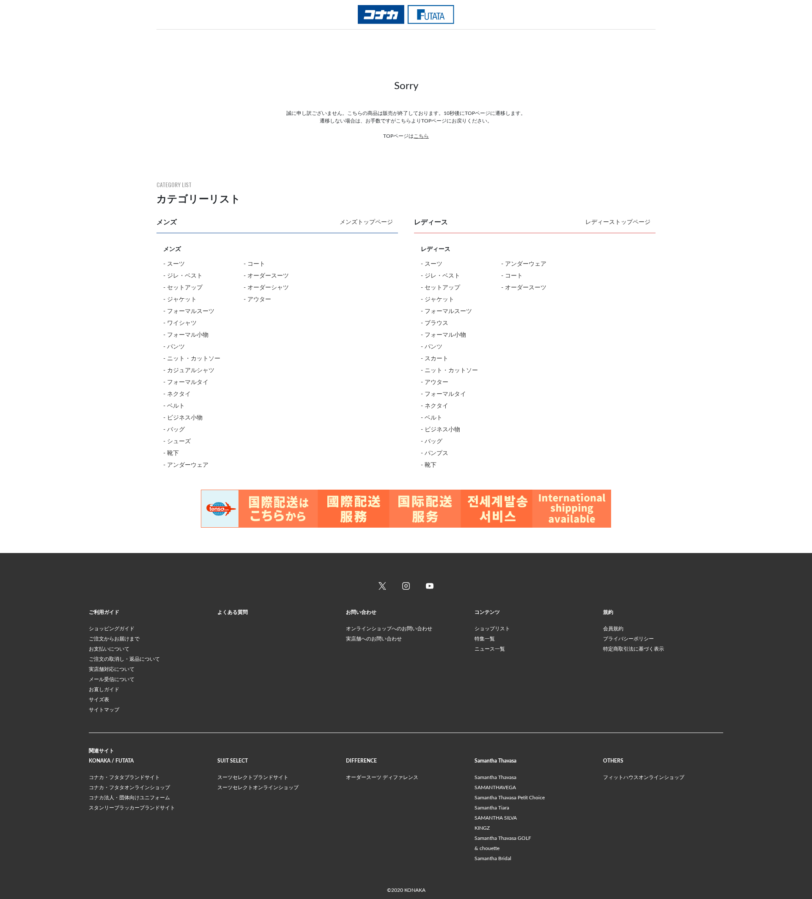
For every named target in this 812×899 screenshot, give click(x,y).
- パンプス (434, 453)
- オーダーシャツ (266, 288)
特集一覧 (485, 638)
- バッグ (174, 430)
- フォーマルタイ (185, 382)
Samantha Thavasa (495, 777)
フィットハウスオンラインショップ (643, 777)
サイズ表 (99, 699)
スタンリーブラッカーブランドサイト (132, 807)
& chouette (487, 848)
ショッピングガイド (111, 628)
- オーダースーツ (266, 276)
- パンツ (174, 347)
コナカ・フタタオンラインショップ (129, 787)
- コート (254, 264)
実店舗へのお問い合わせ (374, 638)
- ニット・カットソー (191, 359)
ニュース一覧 (490, 648)
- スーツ (174, 264)
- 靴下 (171, 453)
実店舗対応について (111, 669)
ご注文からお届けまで (114, 638)
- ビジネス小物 (183, 418)
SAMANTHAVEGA (495, 787)
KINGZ (482, 828)
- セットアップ (183, 288)
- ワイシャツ (180, 323)
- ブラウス (434, 323)
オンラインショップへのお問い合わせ (389, 628)
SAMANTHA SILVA (496, 817)
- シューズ (177, 441)
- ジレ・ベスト (183, 276)
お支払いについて (109, 648)
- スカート (434, 359)
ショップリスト (492, 628)
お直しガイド (104, 689)
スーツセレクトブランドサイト (252, 777)
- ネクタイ (177, 394)
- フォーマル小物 (185, 335)
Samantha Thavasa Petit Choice (510, 797)
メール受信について (111, 679)
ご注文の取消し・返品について (124, 659)
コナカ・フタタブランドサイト (124, 777)
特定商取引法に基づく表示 (633, 648)
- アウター (257, 299)
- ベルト (174, 406)
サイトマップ (104, 709)
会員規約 (613, 628)
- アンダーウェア (185, 465)
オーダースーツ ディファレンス (382, 777)
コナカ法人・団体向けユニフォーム (129, 797)
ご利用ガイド (104, 612)
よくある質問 (232, 612)
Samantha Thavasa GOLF (503, 838)
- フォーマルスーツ (188, 311)
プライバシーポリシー (628, 638)
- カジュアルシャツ (188, 370)
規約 (608, 612)
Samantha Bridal (493, 858)
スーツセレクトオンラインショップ (258, 787)
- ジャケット (180, 299)
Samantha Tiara (492, 807)
